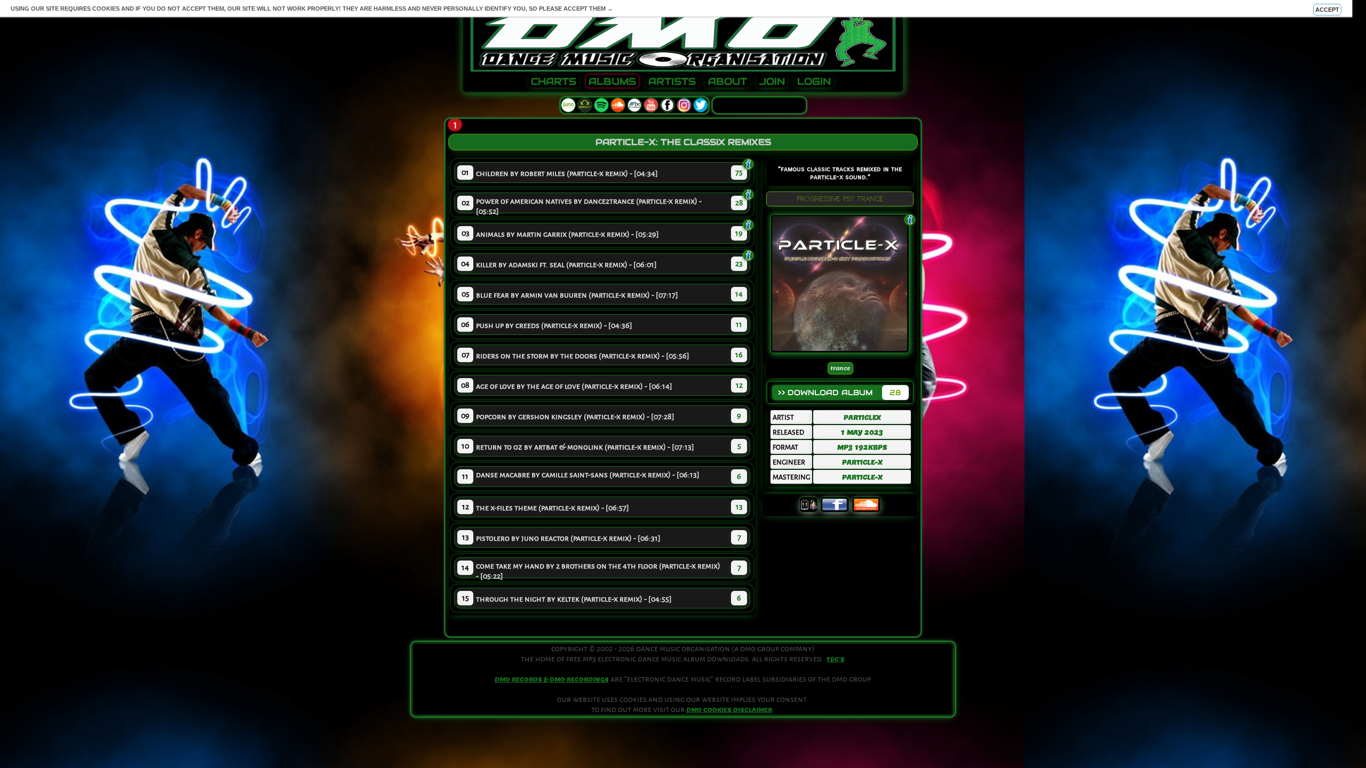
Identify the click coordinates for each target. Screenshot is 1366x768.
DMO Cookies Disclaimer (729, 710)
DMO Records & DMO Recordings (552, 679)
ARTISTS (672, 81)
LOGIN (814, 81)
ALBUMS (612, 81)
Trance (840, 368)
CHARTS (553, 81)
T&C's (836, 659)
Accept (1327, 9)
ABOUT (727, 81)
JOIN (772, 81)
